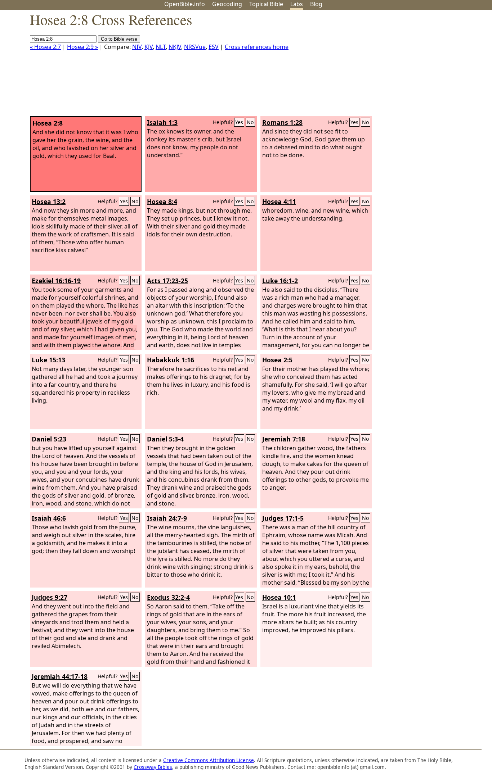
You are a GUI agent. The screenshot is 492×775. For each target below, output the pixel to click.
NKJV (175, 47)
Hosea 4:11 (279, 201)
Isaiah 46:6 (49, 518)
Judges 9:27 (49, 597)
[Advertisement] (419, 65)
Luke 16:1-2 (280, 280)
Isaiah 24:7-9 (167, 518)
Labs (296, 4)
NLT (161, 47)
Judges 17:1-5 (283, 518)
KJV (148, 47)
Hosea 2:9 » (82, 47)
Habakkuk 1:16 (170, 359)
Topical (266, 4)
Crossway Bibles (153, 766)
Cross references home (257, 47)
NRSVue (195, 47)
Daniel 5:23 (49, 439)
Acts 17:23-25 (167, 280)
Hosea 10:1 (279, 597)
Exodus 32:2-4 (168, 597)
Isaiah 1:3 (162, 122)
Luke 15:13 (48, 359)
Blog (316, 4)
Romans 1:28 (282, 122)
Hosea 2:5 (277, 359)
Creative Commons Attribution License (208, 760)
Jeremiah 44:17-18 (60, 676)
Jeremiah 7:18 (283, 439)
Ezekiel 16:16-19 (56, 280)
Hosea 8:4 (162, 201)
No (250, 122)
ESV (214, 47)
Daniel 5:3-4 (165, 439)
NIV (137, 47)
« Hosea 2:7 (45, 47)
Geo (227, 4)
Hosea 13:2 (49, 201)
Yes (239, 122)
